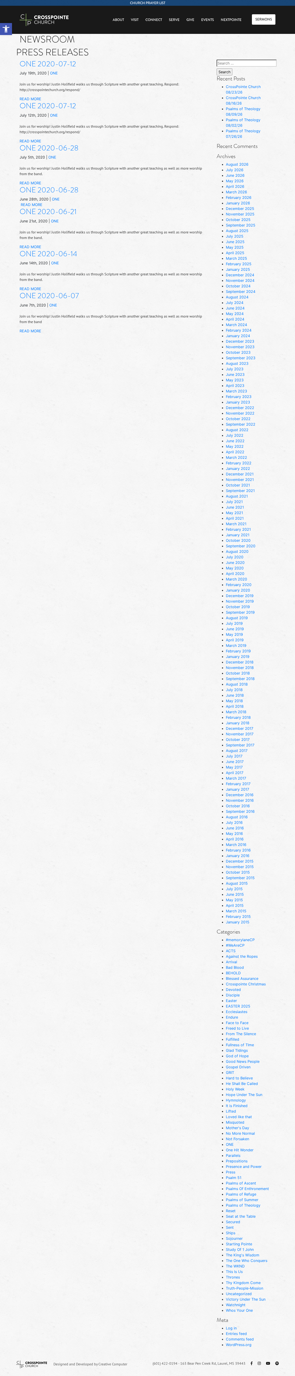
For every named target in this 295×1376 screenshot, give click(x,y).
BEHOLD (233, 973)
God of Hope (237, 1056)
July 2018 (234, 689)
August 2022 (237, 429)
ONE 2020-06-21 (48, 211)
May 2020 (235, 568)
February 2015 (238, 916)
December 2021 (240, 474)
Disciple (233, 995)
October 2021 (238, 485)
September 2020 (240, 546)
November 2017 (240, 734)
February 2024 (238, 330)
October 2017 (238, 739)
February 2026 (238, 197)
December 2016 (240, 795)
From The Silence (241, 1033)
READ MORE (30, 99)
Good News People (243, 1061)
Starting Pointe (239, 1244)
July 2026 (234, 170)
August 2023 (237, 363)
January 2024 (238, 335)
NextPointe (231, 19)
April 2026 (235, 186)
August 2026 (237, 164)
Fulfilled (232, 1039)
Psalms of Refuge (241, 1194)
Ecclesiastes (236, 1011)
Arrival (231, 962)
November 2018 (240, 667)
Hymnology (236, 1100)
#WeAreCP (235, 945)
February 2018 (238, 717)
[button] (6, 29)
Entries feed (236, 1333)
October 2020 (238, 540)
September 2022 (240, 424)
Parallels (233, 1155)
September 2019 (240, 612)
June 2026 (235, 175)
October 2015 (238, 872)
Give (190, 19)
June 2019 (235, 629)
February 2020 (238, 584)
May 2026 (235, 181)
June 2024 (235, 308)
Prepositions (237, 1161)
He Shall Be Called (242, 1083)
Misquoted (235, 1122)
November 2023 (240, 347)
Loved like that (239, 1116)
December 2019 (240, 595)
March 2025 (236, 258)
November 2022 (240, 413)
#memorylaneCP (240, 939)
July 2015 (234, 889)
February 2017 (238, 783)
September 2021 (240, 490)
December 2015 (240, 861)
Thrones (233, 1277)
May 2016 (234, 833)
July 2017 (234, 756)
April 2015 (235, 905)
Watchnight (235, 1304)
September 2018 (240, 678)
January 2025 (238, 269)
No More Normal (240, 1133)
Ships (230, 1233)
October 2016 (238, 806)
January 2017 (237, 789)
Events (207, 19)
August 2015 (237, 883)
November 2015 (240, 866)
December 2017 (239, 728)
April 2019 (235, 640)
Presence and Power (244, 1166)
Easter (231, 1000)
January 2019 (237, 656)
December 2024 (240, 275)
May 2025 (235, 247)
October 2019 (238, 606)
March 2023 (236, 391)
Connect (153, 19)
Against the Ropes (242, 956)
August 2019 (237, 618)
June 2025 (235, 241)
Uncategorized (239, 1293)
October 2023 (238, 352)
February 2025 (238, 264)
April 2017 (234, 772)
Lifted (231, 1111)
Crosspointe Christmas (246, 984)
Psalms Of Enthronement (247, 1188)
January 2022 (238, 468)
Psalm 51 (233, 1177)
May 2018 (234, 700)
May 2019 (234, 634)
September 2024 (240, 291)
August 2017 (237, 750)
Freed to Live (237, 1028)
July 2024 (234, 302)
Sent (230, 1227)
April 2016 (235, 839)
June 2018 (235, 695)
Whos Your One (239, 1310)
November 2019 (240, 601)
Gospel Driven (238, 1067)
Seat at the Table (241, 1216)
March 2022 (236, 457)
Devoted (233, 989)
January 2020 (238, 590)
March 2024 (236, 324)
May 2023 (235, 380)
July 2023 (234, 369)
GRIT (230, 1072)
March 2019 (236, 645)
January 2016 (237, 855)
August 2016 (237, 817)
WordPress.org (238, 1344)
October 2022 (238, 418)
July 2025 (234, 236)
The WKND (235, 1266)
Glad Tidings (237, 1050)
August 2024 (237, 297)
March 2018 (236, 712)
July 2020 (234, 557)
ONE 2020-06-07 (49, 295)
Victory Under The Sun (246, 1299)
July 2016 (234, 822)
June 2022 (235, 441)
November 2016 (240, 800)
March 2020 (236, 579)
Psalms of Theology (243, 1205)
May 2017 (234, 767)
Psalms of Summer (242, 1199)
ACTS (231, 951)
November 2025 (240, 214)
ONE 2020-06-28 (49, 148)
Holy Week (235, 1089)
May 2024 (235, 313)
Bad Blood (235, 967)
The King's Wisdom (242, 1255)
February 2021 (238, 529)
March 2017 (236, 778)
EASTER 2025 (238, 1006)
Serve (174, 19)
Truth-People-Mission (244, 1288)
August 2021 (237, 496)
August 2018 (237, 684)
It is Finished (237, 1105)
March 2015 (236, 911)
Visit (135, 19)
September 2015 (240, 877)
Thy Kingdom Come (243, 1282)
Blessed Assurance (242, 978)
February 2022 (238, 463)
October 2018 (238, 673)
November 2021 (240, 479)
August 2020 (237, 551)
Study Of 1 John (240, 1249)
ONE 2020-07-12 (48, 64)
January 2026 (238, 203)
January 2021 (237, 535)
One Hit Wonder (240, 1150)
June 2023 (235, 374)
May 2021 (234, 512)
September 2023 (240, 358)
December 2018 (240, 662)
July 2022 (234, 435)
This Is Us (234, 1271)
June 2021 (235, 507)
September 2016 (240, 811)
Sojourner (234, 1238)
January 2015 (237, 922)
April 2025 (235, 252)
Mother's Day (237, 1128)
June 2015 (235, 894)
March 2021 (236, 524)
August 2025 (237, 230)
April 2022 (235, 452)
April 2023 (235, 385)
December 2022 (240, 407)
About (118, 19)
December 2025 (240, 208)
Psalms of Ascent (241, 1183)
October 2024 (238, 286)
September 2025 (240, 225)
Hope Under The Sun (244, 1094)
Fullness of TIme (240, 1045)
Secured (233, 1222)
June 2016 (235, 828)
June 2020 (235, 562)
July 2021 (234, 501)
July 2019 (234, 623)
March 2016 (236, 844)
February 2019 (238, 651)
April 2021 (235, 518)
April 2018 (235, 706)
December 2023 (240, 341)
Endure (232, 1017)
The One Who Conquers (246, 1260)
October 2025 (238, 219)
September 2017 (240, 745)
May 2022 (235, 446)
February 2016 (238, 850)
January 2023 (238, 402)
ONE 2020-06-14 (48, 253)
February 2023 (238, 396)
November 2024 (240, 280)
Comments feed (240, 1339)
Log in (231, 1328)
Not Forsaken (237, 1139)
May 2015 (234, 900)
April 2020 (235, 573)
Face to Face (237, 1022)
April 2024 (235, 319)
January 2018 (237, 723)
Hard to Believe (239, 1078)
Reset (231, 1210)
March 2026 (236, 192)
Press (230, 1172)
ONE (54, 73)
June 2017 (235, 761)
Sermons (263, 19)
